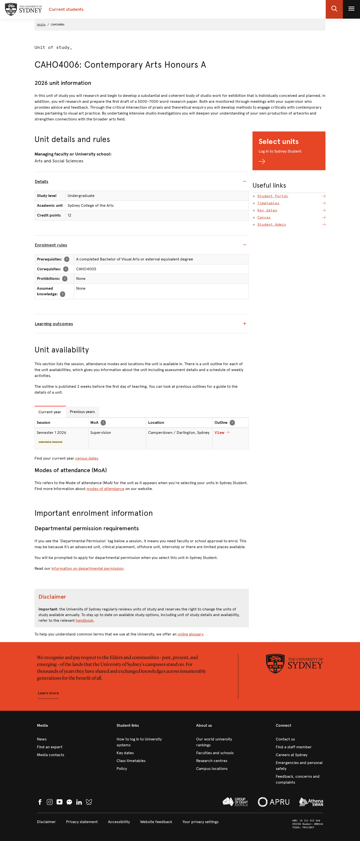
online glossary (190, 634)
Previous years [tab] (82, 411)
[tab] (142, 181)
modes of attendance (105, 488)
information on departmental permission (87, 568)
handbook (84, 620)
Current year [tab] (49, 412)
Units (41, 24)
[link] (60, 739)
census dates (86, 458)
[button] (334, 9)
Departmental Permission (50, 442)
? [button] (67, 259)
